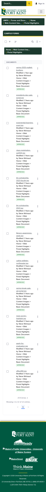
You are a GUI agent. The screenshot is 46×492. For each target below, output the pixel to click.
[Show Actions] (38, 68)
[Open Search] (33, 42)
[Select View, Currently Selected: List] (38, 42)
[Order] (15, 42)
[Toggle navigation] (41, 11)
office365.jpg (21, 371)
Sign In (41, 4)
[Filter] (9, 42)
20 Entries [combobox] (22, 398)
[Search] (29, 3)
